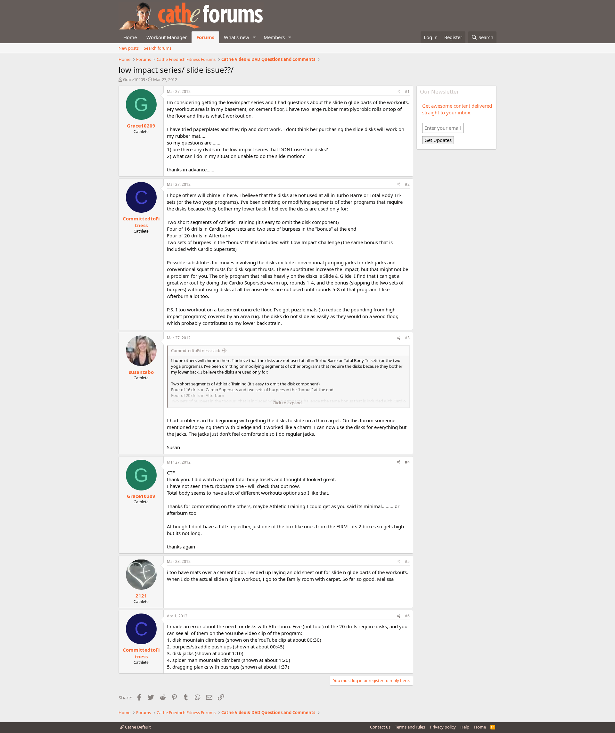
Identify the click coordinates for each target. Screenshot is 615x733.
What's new (236, 37)
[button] (254, 37)
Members (274, 37)
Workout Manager (166, 37)
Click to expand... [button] (289, 403)
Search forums (157, 48)
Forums (205, 37)
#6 (407, 616)
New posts (129, 48)
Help (464, 727)
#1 (407, 91)
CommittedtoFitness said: (195, 350)
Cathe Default (137, 727)
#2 (407, 184)
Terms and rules (410, 727)
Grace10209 (134, 79)
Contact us (380, 727)
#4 (407, 462)
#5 (407, 561)
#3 (407, 338)
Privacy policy (443, 727)
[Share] (399, 91)
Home (130, 37)
